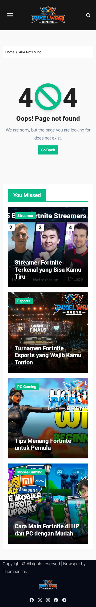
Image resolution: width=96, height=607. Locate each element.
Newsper (71, 563)
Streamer (25, 215)
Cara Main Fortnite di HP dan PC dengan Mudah (47, 530)
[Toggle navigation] (9, 15)
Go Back (48, 150)
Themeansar (14, 571)
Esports (23, 301)
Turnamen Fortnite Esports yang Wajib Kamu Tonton (48, 355)
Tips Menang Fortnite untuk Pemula (43, 444)
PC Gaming (26, 386)
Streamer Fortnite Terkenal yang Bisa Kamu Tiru (48, 269)
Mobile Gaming (29, 472)
